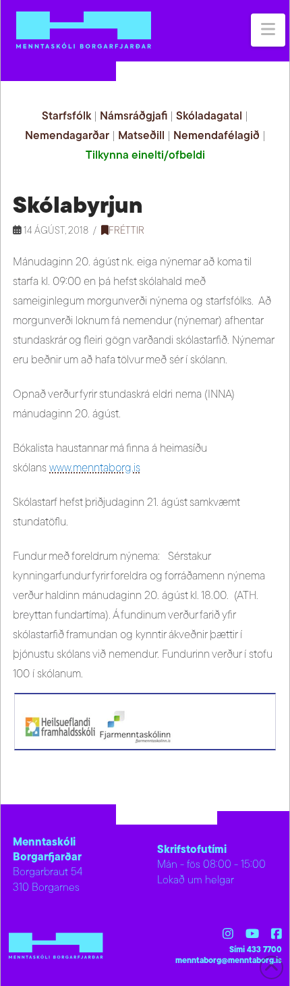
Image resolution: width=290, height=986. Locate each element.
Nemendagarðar (67, 136)
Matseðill (141, 136)
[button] (268, 30)
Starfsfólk (66, 116)
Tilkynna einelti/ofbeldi (145, 155)
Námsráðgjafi (133, 116)
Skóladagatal (209, 116)
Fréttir (126, 231)
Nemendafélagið (216, 136)
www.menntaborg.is (94, 468)
